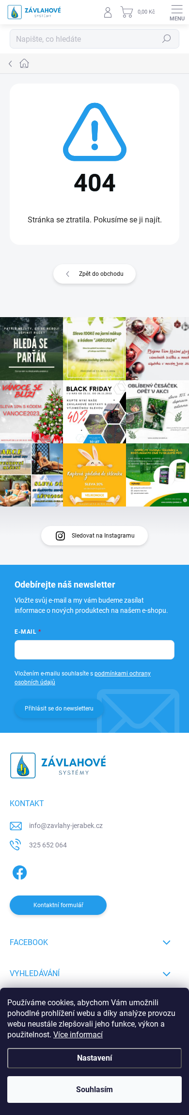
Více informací (78, 1034)
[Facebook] (18, 870)
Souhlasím (94, 1089)
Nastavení (94, 1058)
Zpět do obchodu (101, 273)
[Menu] (177, 12)
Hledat (166, 38)
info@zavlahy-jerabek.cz (66, 825)
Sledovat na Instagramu (103, 535)
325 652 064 (48, 845)
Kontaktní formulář (58, 905)
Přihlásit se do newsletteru (59, 708)
